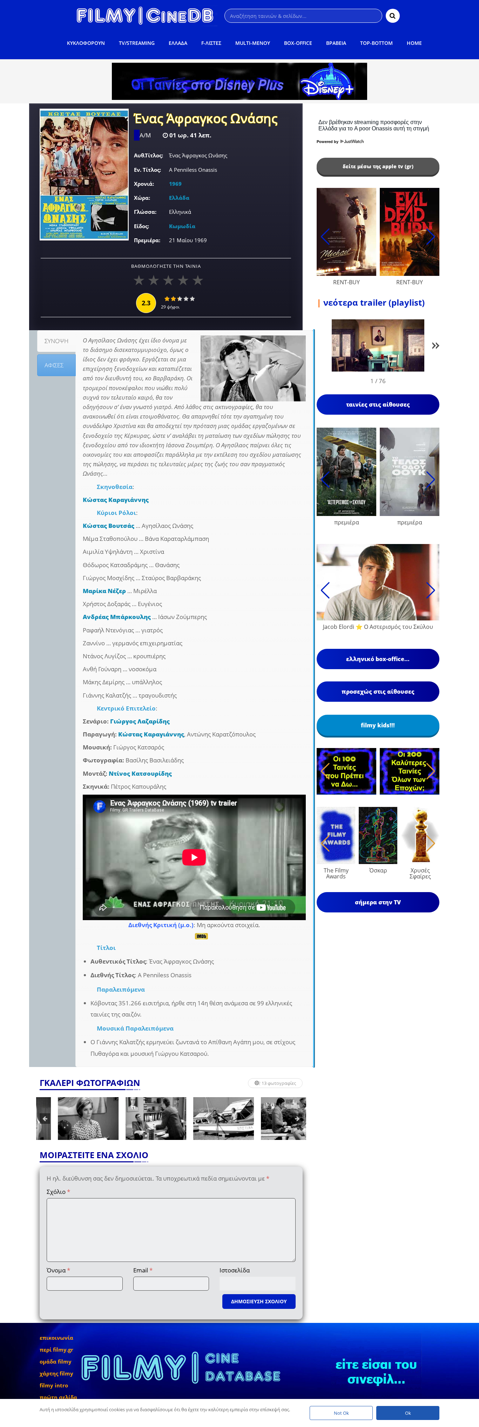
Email (143, 1270)
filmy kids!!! (378, 725)
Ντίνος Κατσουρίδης (140, 773)
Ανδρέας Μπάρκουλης (117, 617)
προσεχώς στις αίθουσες (378, 691)
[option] (70, 1118)
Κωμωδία (182, 226)
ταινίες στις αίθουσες (378, 404)
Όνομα (58, 1270)
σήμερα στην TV (378, 902)
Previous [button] (45, 1118)
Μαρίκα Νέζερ (104, 591)
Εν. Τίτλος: (147, 169)
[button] (435, 347)
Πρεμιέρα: (147, 240)
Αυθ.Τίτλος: (148, 155)
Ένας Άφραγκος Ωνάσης (205, 119)
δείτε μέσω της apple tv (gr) (378, 166)
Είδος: (141, 226)
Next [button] (297, 1118)
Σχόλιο (58, 1192)
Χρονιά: (144, 183)
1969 (175, 183)
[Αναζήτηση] (393, 16)
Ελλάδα (179, 197)
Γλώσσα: (145, 211)
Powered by (328, 142)
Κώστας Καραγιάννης (116, 500)
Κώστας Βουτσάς (108, 526)
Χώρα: (142, 197)
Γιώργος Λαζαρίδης (140, 721)
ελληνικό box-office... (378, 659)
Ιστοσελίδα (235, 1270)
